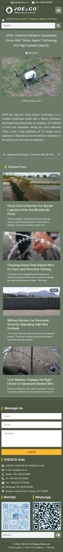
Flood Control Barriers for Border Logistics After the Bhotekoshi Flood (30, 210)
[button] (59, 10)
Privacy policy (15, 547)
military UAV (34, 101)
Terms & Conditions (34, 547)
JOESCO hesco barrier (16, 19)
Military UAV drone (48, 19)
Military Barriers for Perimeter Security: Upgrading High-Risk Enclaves (28, 324)
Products (33, 19)
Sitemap (51, 547)
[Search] (58, 26)
